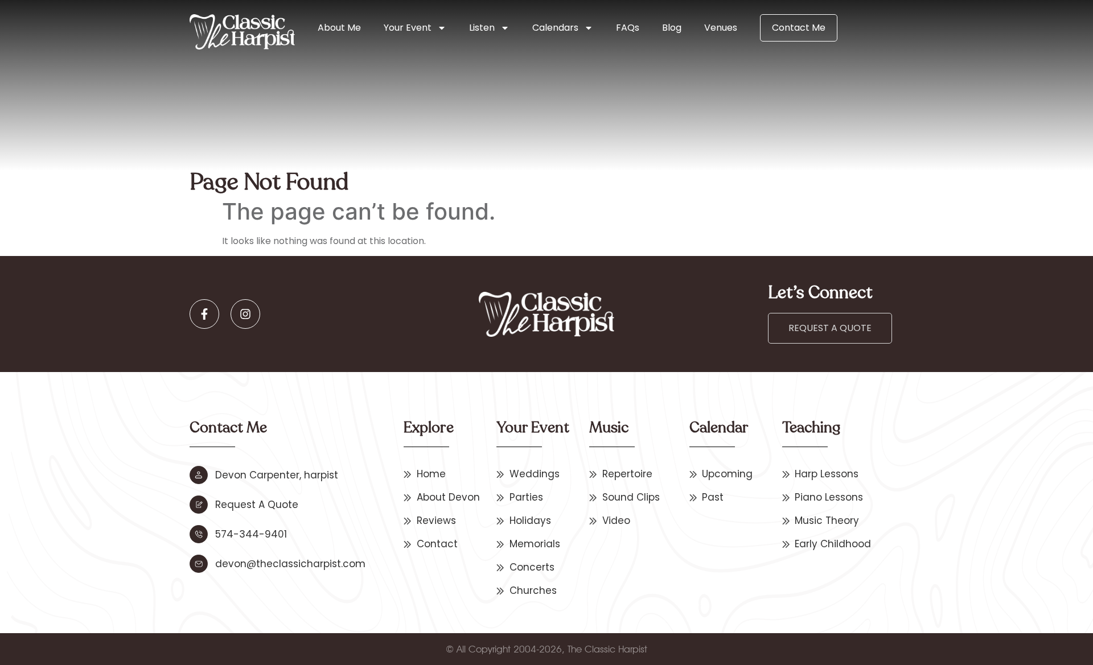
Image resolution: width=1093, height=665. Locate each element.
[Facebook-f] (204, 314)
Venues (720, 27)
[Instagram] (245, 314)
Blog (671, 27)
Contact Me (798, 27)
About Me (339, 27)
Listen (482, 27)
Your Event (408, 27)
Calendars (555, 27)
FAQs (627, 27)
